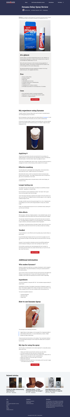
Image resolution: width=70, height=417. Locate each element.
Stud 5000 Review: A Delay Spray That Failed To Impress (53, 390)
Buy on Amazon (35, 99)
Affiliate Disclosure (9, 409)
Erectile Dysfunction (30, 403)
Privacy (7, 408)
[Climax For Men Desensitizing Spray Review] (15, 383)
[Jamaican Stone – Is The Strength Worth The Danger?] (35, 383)
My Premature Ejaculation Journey (38, 2)
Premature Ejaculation (30, 401)
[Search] (63, 2)
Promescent (45, 117)
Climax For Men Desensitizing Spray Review (15, 390)
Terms (7, 407)
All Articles (60, 2)
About (26, 2)
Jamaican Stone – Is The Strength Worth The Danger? (34, 390)
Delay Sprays (51, 2)
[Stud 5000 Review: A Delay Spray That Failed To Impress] (54, 383)
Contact (7, 404)
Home (7, 401)
